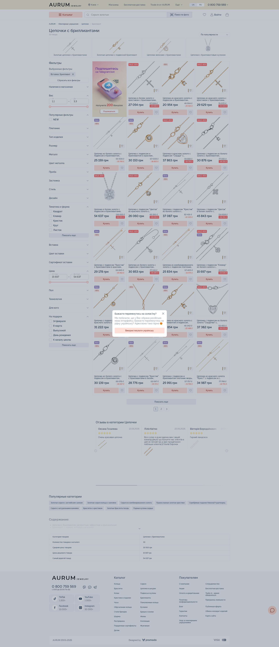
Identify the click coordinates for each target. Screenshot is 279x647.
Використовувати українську (139, 330)
